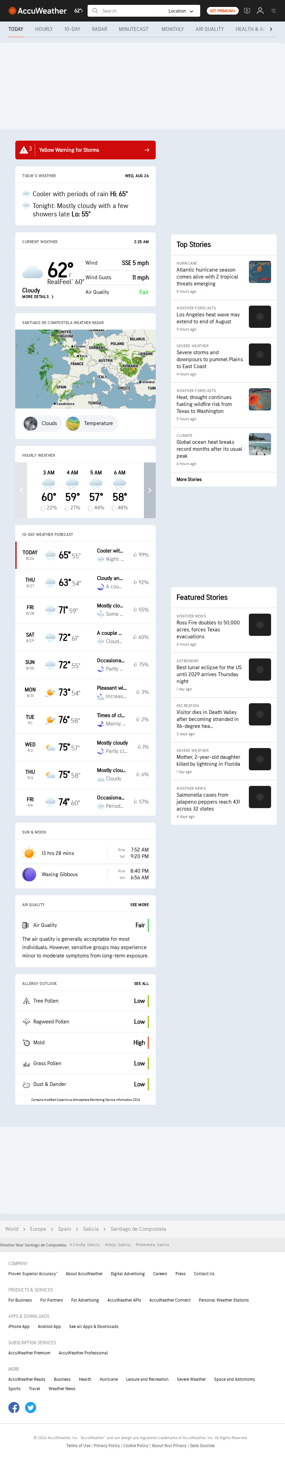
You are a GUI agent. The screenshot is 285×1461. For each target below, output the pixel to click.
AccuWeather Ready (27, 1379)
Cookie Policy (136, 1445)
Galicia (91, 1229)
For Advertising (85, 1300)
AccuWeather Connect (169, 1300)
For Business (20, 1300)
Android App (49, 1326)
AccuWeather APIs (124, 1300)
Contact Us (204, 1274)
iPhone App (19, 1326)
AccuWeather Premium (29, 1353)
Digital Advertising (128, 1274)
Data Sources (202, 1445)
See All (141, 983)
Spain (64, 1229)
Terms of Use (78, 1445)
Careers (160, 1274)
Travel (34, 1389)
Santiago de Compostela (138, 1229)
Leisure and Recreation (147, 1379)
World (11, 1229)
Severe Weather (191, 1379)
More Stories (189, 479)
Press (181, 1274)
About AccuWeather (84, 1274)
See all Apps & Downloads (94, 1326)
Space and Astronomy (234, 1379)
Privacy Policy (107, 1445)
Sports (14, 1389)
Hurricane (109, 1379)
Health (85, 1379)
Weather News (62, 1389)
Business (62, 1379)
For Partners (51, 1300)
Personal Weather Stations (224, 1300)
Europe (38, 1229)
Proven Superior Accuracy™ (32, 1274)
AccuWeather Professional (83, 1353)
